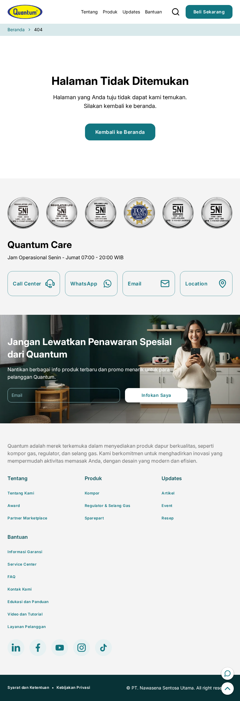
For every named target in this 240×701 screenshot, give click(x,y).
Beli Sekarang (209, 11)
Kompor (92, 493)
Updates (131, 11)
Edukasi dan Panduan (28, 601)
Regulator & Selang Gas (108, 505)
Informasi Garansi (25, 551)
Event (167, 505)
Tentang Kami (21, 493)
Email (135, 283)
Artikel (168, 493)
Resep (168, 518)
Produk (110, 11)
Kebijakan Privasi (73, 687)
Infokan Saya (156, 395)
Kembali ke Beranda (120, 132)
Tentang (89, 11)
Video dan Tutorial (25, 614)
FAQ (12, 576)
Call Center (27, 283)
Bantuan (153, 11)
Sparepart (94, 518)
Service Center (22, 564)
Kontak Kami (20, 589)
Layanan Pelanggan (27, 626)
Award (14, 505)
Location (196, 283)
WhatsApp (83, 283)
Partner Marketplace (28, 518)
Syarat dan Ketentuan (28, 687)
